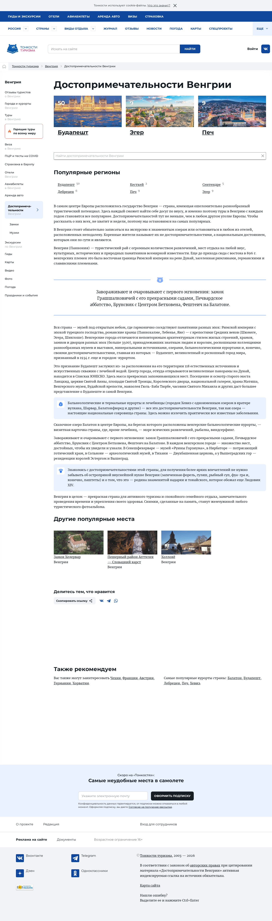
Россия (14, 28)
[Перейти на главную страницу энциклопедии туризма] (22, 49)
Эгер (137, 132)
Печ (208, 132)
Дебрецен (66, 192)
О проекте (24, 824)
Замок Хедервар (67, 557)
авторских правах (205, 865)
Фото (8, 279)
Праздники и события (21, 295)
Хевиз (195, 683)
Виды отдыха (76, 28)
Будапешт (73, 132)
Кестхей (137, 185)
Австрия (146, 678)
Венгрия (51, 66)
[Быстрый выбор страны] (54, 28)
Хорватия (80, 683)
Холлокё (168, 557)
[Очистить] (262, 156)
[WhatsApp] (115, 600)
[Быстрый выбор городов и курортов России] (25, 28)
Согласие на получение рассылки (150, 806)
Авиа (78, 16)
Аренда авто (109, 16)
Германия (62, 683)
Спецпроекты (220, 28)
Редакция (51, 824)
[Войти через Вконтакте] (265, 49)
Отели (54, 16)
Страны (42, 28)
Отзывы (132, 28)
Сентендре (212, 185)
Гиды (8, 254)
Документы (66, 839)
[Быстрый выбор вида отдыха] (93, 28)
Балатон (235, 678)
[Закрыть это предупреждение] (175, 5)
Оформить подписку (172, 796)
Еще (260, 28)
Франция (130, 678)
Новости (154, 28)
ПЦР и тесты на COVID (21, 156)
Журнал (110, 28)
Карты (196, 28)
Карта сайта (150, 885)
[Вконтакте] (101, 600)
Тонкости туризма (25, 66)
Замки (14, 224)
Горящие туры (24, 131)
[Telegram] (108, 600)
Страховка (154, 16)
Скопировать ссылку (72, 601)
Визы (132, 16)
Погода (176, 28)
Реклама (31, 839)
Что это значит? (158, 5)
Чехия (115, 678)
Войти (252, 49)
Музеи (14, 232)
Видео (9, 270)
